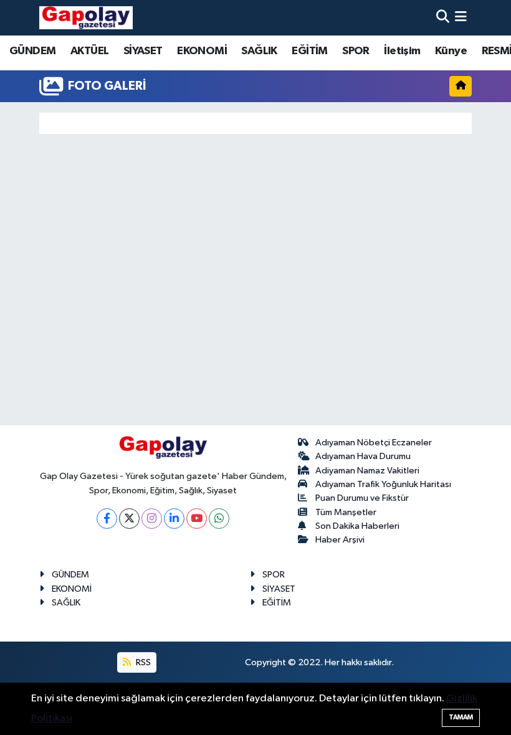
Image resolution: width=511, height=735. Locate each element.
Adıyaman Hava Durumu (363, 456)
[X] (129, 518)
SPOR (356, 51)
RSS (142, 662)
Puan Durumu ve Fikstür (362, 498)
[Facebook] (107, 518)
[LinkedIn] (174, 518)
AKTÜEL (89, 51)
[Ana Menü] (461, 17)
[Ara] (442, 17)
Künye (451, 51)
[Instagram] (151, 518)
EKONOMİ (202, 51)
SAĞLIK (259, 51)
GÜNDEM (32, 51)
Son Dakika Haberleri (357, 526)
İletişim (402, 51)
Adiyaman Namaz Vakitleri (367, 470)
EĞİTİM (309, 51)
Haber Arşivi (340, 539)
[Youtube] (196, 518)
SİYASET (143, 51)
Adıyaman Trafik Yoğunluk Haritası (383, 484)
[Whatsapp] (219, 518)
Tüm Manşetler (345, 512)
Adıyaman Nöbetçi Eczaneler (373, 442)
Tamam (461, 717)
